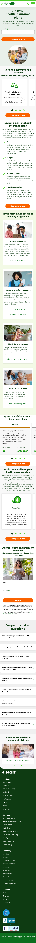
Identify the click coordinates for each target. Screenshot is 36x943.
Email (4, 583)
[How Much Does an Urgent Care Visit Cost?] (18, 751)
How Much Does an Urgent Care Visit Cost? (18, 760)
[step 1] (16, 110)
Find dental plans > (18, 309)
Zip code (5, 590)
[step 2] (20, 110)
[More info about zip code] (7, 29)
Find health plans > (18, 260)
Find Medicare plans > (18, 404)
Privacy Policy (11, 613)
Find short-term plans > (18, 359)
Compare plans (18, 115)
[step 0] (12, 110)
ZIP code (4, 29)
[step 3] (24, 110)
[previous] (14, 765)
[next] (21, 765)
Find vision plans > (18, 314)
